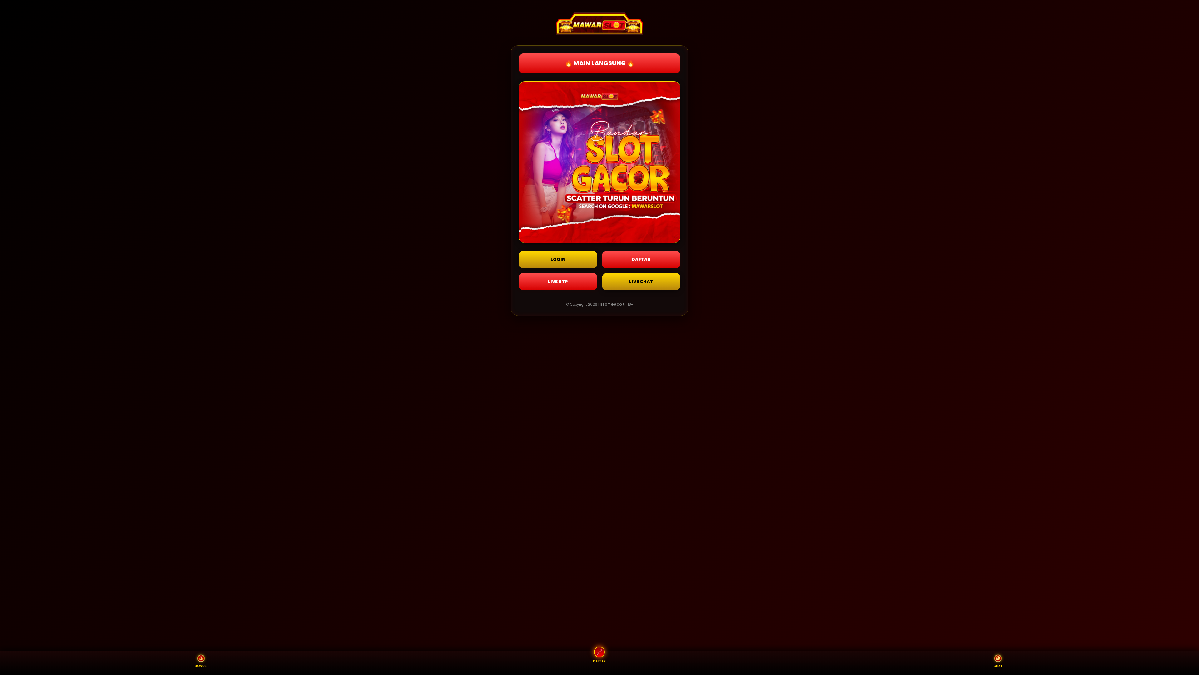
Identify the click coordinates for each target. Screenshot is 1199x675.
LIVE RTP (558, 281)
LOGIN (557, 259)
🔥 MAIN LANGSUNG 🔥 (599, 63)
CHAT (998, 665)
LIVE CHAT (641, 281)
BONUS (201, 665)
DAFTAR (641, 259)
